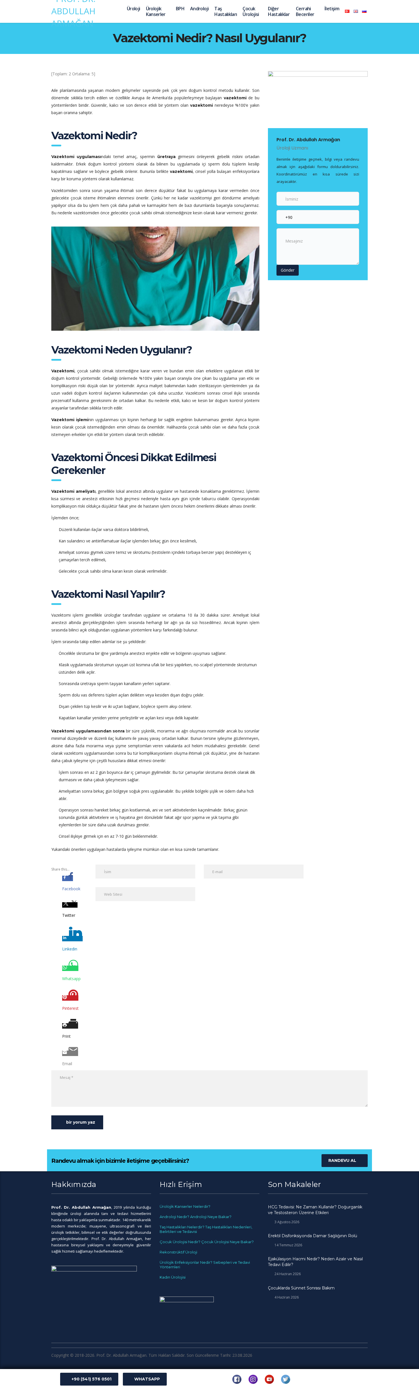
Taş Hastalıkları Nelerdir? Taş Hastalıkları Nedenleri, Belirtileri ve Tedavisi (206, 1229)
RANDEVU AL (342, 1160)
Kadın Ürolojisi (173, 1277)
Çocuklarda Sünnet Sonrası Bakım (301, 1288)
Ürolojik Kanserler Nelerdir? (185, 1206)
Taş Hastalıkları (225, 11)
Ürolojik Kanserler (156, 11)
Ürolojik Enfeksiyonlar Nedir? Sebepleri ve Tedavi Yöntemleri (205, 1264)
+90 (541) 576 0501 (91, 1379)
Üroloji (133, 8)
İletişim (331, 8)
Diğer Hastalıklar (279, 11)
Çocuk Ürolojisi (251, 11)
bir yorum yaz (80, 1122)
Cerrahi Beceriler (305, 11)
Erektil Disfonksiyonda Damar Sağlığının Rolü (312, 1235)
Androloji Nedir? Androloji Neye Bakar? (195, 1216)
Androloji (199, 8)
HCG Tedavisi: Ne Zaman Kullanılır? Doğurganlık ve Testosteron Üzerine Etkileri (315, 1209)
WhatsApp (147, 1379)
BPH (180, 8)
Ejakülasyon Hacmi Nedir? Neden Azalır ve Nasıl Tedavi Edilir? (315, 1261)
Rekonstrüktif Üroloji (178, 1252)
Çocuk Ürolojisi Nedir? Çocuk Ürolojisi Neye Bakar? (207, 1241)
